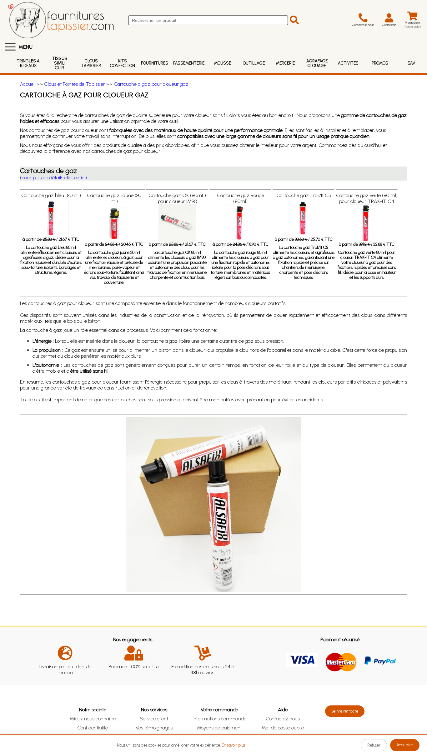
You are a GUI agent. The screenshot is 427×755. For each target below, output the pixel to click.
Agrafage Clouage (317, 63)
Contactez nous (283, 719)
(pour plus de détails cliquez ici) (53, 178)
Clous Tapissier (91, 63)
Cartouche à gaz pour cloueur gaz (151, 84)
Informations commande (219, 719)
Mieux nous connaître (93, 719)
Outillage (254, 63)
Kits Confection (122, 63)
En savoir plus (233, 745)
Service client (154, 719)
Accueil (27, 84)
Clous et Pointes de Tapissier (74, 84)
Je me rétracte (344, 711)
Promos (380, 63)
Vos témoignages (154, 728)
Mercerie (285, 63)
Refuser (373, 745)
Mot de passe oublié (283, 728)
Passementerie (188, 63)
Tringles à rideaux (28, 63)
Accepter (404, 745)
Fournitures (154, 63)
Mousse (222, 63)
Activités (348, 63)
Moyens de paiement (219, 728)
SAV (411, 63)
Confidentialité (92, 728)
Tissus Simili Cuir (59, 63)
